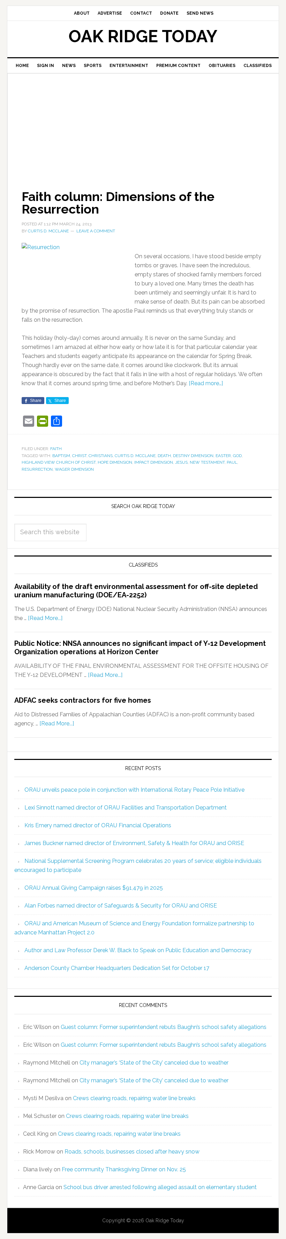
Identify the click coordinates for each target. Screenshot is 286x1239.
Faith (56, 448)
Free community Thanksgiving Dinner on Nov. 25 (124, 1169)
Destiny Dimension (193, 455)
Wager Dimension (74, 469)
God (237, 455)
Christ (79, 455)
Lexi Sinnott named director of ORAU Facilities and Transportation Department (125, 807)
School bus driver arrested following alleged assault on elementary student (160, 1187)
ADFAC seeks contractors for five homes (82, 700)
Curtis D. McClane (135, 455)
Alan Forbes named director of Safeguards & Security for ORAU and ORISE (120, 905)
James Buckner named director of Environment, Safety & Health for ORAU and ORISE (134, 843)
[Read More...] (45, 618)
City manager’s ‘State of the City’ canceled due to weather (154, 1062)
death (164, 455)
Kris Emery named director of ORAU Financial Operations (97, 825)
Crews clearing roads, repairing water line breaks (134, 1098)
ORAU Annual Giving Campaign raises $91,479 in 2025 (93, 888)
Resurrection (37, 469)
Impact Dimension (153, 462)
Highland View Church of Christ (59, 462)
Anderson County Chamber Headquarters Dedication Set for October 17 (116, 968)
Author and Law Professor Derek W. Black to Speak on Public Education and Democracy (137, 950)
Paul (232, 462)
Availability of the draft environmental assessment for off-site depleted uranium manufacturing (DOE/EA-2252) (136, 590)
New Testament (207, 462)
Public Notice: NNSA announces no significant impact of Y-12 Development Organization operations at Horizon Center (140, 647)
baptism (61, 455)
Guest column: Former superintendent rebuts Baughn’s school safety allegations (163, 1027)
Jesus (181, 462)
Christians (101, 455)
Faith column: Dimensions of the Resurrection (118, 202)
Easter (223, 455)
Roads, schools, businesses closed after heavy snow (132, 1151)
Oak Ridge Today (143, 36)
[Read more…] (206, 383)
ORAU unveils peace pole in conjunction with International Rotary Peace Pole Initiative (134, 789)
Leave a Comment (95, 231)
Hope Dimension (115, 462)
